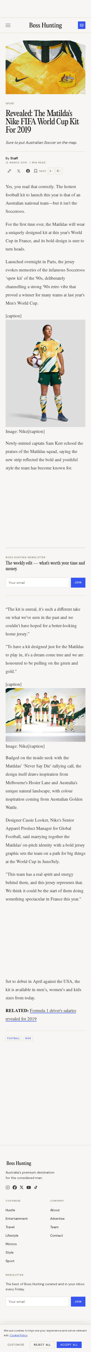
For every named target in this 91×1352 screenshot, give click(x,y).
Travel (10, 1227)
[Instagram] (8, 1187)
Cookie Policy (19, 1335)
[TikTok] (36, 1187)
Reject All (42, 1344)
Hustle (10, 1210)
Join (78, 582)
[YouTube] (28, 1187)
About (55, 1210)
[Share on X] (18, 171)
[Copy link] (9, 171)
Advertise (57, 1218)
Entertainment (17, 1218)
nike (28, 1038)
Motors (11, 1244)
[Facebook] (15, 1187)
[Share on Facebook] (28, 171)
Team (54, 1227)
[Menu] (8, 25)
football (13, 1038)
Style (10, 1252)
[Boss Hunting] (45, 25)
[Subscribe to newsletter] (81, 25)
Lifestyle (12, 1235)
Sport (10, 103)
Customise (15, 1344)
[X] (22, 1187)
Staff (14, 158)
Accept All (69, 1344)
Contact (56, 1235)
